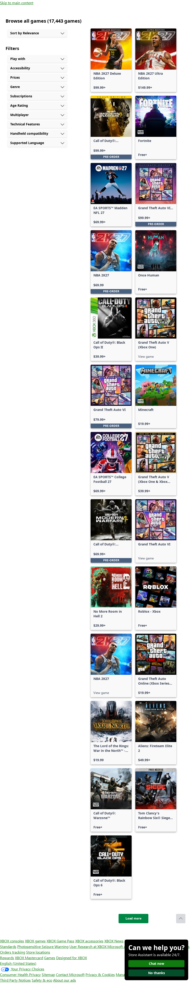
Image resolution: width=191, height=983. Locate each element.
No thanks (156, 973)
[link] (111, 60)
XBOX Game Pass (60, 940)
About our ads (64, 980)
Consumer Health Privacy (20, 974)
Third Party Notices (15, 980)
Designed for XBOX (71, 957)
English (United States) (18, 963)
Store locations (38, 952)
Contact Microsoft (70, 974)
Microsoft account (121, 946)
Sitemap (48, 974)
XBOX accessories (89, 940)
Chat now (156, 963)
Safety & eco (42, 980)
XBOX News (113, 940)
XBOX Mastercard (29, 957)
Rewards (7, 957)
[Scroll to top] (180, 918)
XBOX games (35, 940)
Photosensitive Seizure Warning (42, 946)
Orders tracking (12, 952)
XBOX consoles (12, 940)
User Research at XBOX (88, 946)
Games (49, 957)
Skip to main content (16, 2)
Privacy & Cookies (100, 974)
